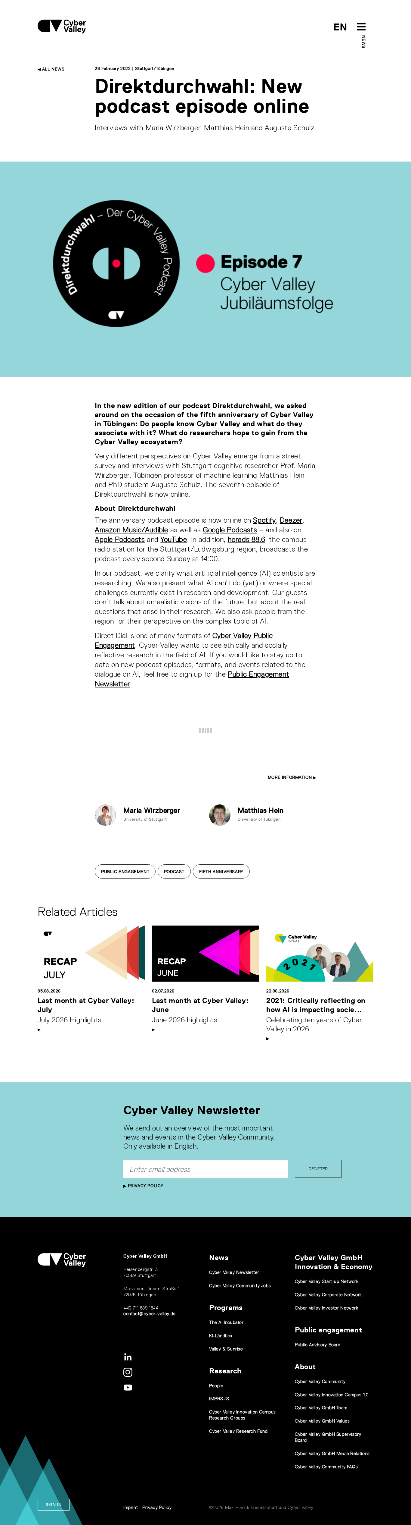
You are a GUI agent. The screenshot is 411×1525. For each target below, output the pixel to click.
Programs (226, 1307)
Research (225, 1371)
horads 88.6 (246, 539)
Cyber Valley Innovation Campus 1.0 (331, 1394)
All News (52, 69)
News (363, 41)
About (305, 1367)
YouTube (173, 539)
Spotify (264, 520)
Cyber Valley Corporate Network (328, 1294)
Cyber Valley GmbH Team (321, 1407)
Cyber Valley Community (320, 1381)
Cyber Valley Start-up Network (326, 1281)
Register (318, 1168)
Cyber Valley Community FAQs (326, 1466)
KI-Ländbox (221, 1335)
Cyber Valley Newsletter (234, 1272)
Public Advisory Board (318, 1344)
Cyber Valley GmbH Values (322, 1420)
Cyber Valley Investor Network (326, 1307)
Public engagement (328, 1330)
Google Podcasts (230, 530)
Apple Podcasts (120, 539)
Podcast (174, 871)
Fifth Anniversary (221, 871)
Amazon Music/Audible (131, 530)
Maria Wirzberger (152, 810)
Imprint (130, 1507)
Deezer (291, 520)
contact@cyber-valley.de (149, 1313)
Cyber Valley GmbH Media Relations (332, 1453)
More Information (290, 777)
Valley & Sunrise (226, 1348)
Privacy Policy (144, 1185)
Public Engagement (125, 871)
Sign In (53, 1504)
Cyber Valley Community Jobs (240, 1285)
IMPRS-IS (219, 1398)
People (216, 1385)
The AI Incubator (226, 1322)
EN (340, 27)
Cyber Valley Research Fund (238, 1431)
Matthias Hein (261, 810)
